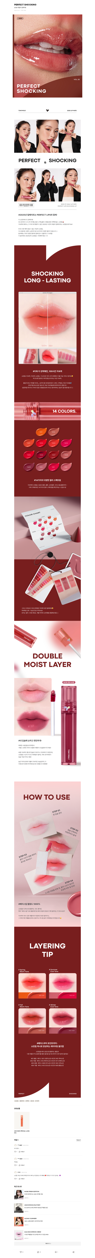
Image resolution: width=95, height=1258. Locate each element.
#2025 (32, 1101)
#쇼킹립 (16, 1101)
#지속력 (37, 1101)
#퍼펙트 (27, 1101)
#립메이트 (22, 1101)
